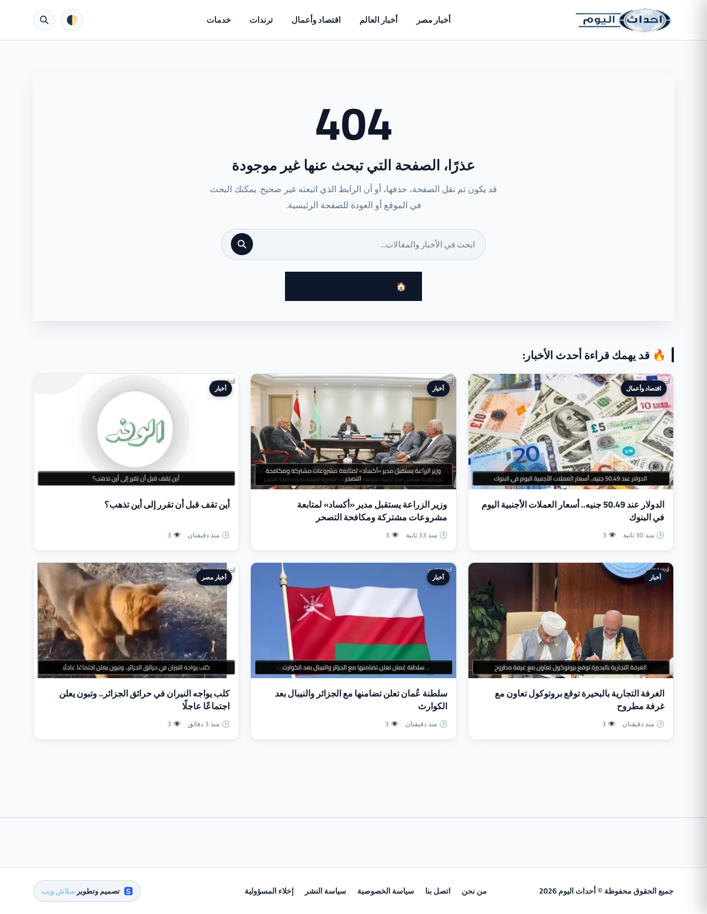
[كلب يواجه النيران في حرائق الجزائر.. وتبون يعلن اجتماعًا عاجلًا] (136, 620)
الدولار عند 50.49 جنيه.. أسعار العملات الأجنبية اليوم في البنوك (573, 510)
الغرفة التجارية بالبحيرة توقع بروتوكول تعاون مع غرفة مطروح (579, 699)
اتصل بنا (438, 891)
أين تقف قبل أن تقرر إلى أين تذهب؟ (167, 504)
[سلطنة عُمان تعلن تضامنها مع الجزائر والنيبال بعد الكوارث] (353, 620)
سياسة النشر (325, 891)
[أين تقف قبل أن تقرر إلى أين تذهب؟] (136, 431)
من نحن (474, 891)
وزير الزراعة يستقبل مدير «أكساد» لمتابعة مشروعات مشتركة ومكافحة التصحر (372, 510)
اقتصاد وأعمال (316, 20)
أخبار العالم (379, 20)
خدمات (219, 20)
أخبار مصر (433, 20)
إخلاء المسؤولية (269, 891)
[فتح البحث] (44, 20)
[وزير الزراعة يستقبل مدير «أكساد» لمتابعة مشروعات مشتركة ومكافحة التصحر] (353, 431)
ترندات (261, 20)
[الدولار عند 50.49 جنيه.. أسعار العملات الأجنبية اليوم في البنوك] (570, 431)
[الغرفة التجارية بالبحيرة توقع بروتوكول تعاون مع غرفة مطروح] (570, 620)
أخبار (438, 388)
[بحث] (242, 244)
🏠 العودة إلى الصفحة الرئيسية (353, 286)
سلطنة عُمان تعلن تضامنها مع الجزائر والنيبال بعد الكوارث (361, 699)
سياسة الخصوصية (385, 891)
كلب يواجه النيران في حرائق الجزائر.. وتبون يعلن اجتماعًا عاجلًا (144, 699)
